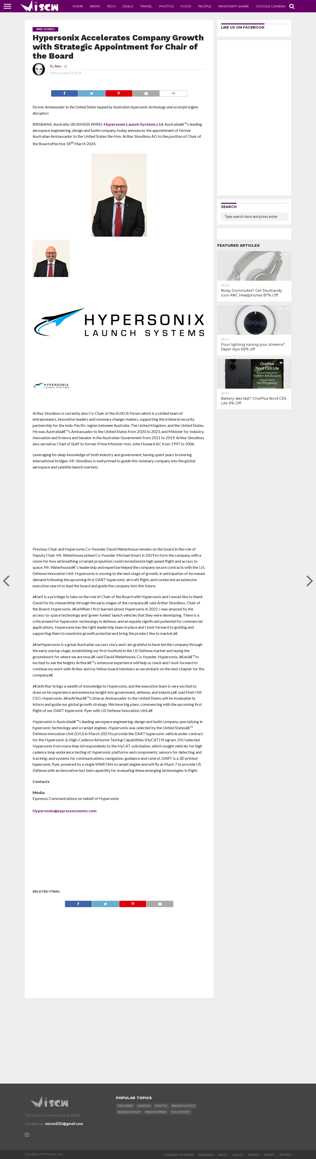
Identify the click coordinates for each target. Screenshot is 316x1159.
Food (186, 6)
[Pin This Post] (118, 92)
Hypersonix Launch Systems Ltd (133, 124)
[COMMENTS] (173, 92)
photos (161, 1105)
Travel (146, 6)
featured (125, 1105)
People (204, 6)
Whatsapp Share (233, 6)
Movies (253, 1155)
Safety (269, 1155)
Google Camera (270, 6)
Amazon (144, 1105)
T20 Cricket (180, 1112)
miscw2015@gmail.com (64, 1124)
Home (78, 6)
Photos (166, 6)
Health (237, 1155)
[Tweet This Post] (91, 92)
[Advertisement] (119, 509)
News (95, 6)
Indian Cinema (155, 1112)
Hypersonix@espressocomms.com (65, 810)
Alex (58, 66)
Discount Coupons (179, 1155)
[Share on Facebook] (64, 92)
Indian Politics (183, 1105)
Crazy (222, 1155)
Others (285, 1155)
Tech (111, 6)
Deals (127, 6)
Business (206, 1155)
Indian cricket (129, 1112)
